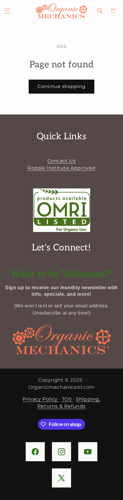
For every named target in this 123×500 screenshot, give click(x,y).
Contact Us (61, 161)
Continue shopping (61, 86)
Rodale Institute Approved (61, 168)
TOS (67, 399)
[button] (7, 10)
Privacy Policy (41, 399)
